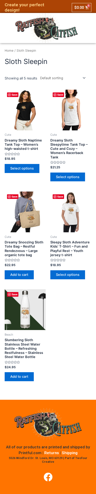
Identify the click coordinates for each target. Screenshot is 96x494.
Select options (22, 168)
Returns (51, 452)
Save (14, 94)
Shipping (70, 452)
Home (9, 50)
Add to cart (19, 275)
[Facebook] (48, 477)
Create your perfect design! (24, 7)
